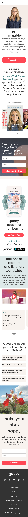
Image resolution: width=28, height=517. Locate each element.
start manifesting (14, 171)
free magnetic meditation (14, 60)
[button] (12, 134)
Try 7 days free (14, 235)
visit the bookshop (14, 102)
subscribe (14, 463)
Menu (2, 2)
